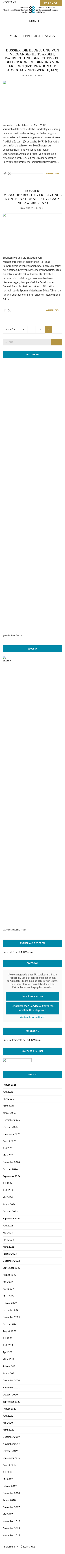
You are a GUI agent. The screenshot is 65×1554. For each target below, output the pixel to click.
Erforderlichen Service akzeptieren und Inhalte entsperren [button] (32, 1008)
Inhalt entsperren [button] (32, 996)
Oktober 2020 (10, 1395)
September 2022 (11, 1268)
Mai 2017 (8, 1514)
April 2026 (8, 1099)
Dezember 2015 (11, 1528)
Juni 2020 (8, 1416)
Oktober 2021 (10, 1324)
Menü (33, 21)
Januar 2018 (9, 1500)
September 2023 (11, 1219)
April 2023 (8, 1240)
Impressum (9, 1547)
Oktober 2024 (10, 1169)
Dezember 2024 (11, 1162)
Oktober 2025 (10, 1127)
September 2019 (11, 1458)
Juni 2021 (8, 1345)
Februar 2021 (10, 1366)
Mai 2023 (8, 1233)
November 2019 (11, 1444)
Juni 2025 (8, 1148)
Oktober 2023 (10, 1212)
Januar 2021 (9, 1374)
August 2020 (9, 1409)
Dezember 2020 (11, 1381)
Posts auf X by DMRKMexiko (17, 952)
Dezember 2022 (11, 1261)
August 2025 (9, 1141)
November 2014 (11, 1535)
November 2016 (11, 1521)
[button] (5, 173)
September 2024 (11, 1176)
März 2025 (8, 1155)
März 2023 (8, 1247)
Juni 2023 (8, 1226)
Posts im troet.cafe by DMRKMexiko (21, 1040)
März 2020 (8, 1430)
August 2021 (9, 1331)
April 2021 (8, 1352)
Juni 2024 (8, 1190)
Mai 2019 (8, 1479)
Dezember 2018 (11, 1493)
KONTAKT (9, 2)
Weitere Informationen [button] (32, 1017)
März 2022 (8, 1296)
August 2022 (9, 1275)
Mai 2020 (8, 1423)
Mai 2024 (8, 1197)
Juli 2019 (7, 1472)
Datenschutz (28, 1547)
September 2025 (11, 1134)
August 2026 (9, 1085)
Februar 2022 (10, 1303)
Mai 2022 (8, 1282)
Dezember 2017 (11, 1507)
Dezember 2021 (11, 1310)
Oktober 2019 (10, 1451)
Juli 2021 (7, 1338)
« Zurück (11, 330)
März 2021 (8, 1359)
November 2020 (11, 1388)
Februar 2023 (10, 1254)
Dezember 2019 (11, 1437)
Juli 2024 (7, 1183)
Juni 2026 (8, 1092)
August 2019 (9, 1465)
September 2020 (11, 1402)
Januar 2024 (9, 1205)
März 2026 (8, 1106)
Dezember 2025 (11, 1120)
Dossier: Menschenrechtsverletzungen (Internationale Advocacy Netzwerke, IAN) (32, 197)
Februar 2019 (10, 1486)
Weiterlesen (52, 174)
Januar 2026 (9, 1113)
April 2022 (8, 1289)
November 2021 (11, 1317)
